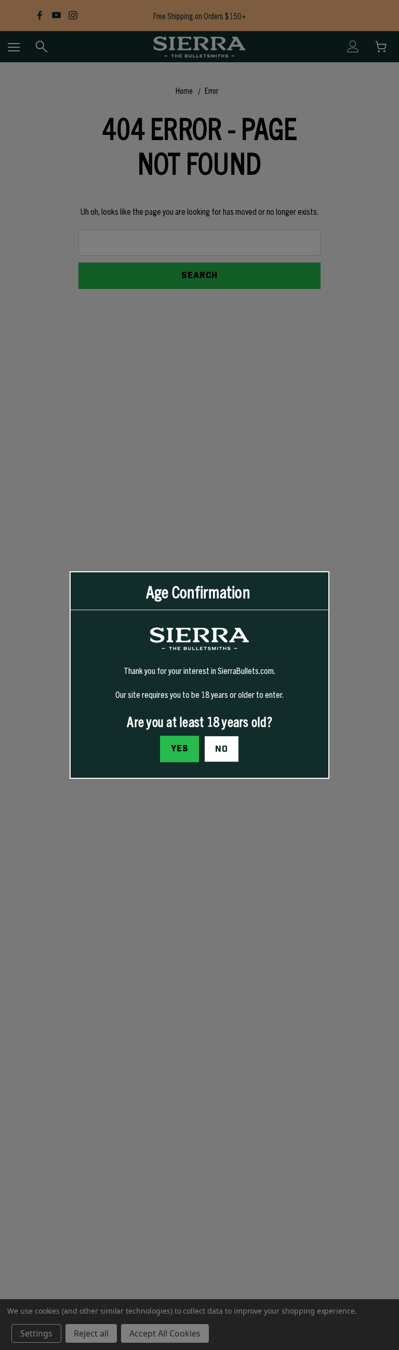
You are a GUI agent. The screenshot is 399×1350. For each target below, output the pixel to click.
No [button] (221, 749)
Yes (180, 748)
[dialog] (199, 675)
